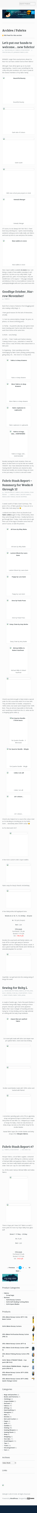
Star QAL (15, 993)
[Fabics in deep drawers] (18, 368)
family (18, 494)
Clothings (7, 1399)
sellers (9, 515)
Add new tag (26, 1150)
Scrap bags (10, 1295)
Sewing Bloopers (10, 1430)
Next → (18, 1271)
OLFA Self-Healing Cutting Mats (17, 1302)
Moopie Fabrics (26, 494)
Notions (7, 1297)
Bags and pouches (10, 1395)
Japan (23, 995)
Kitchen (6, 1417)
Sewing (26, 492)
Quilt (4, 993)
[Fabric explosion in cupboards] (18, 415)
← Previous (11, 1268)
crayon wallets (7, 52)
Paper (6, 1421)
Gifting (26, 991)
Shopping (7, 1437)
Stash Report (25, 50)
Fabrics (17, 50)
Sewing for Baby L (14, 988)
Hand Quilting (9, 1410)
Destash (7, 1403)
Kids (26, 52)
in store (24, 270)
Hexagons (7, 1412)
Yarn (5, 1450)
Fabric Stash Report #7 (18, 1146)
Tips (5, 1443)
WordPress (14, 1498)
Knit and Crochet (10, 1419)
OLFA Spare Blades (12, 1304)
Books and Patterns (11, 991)
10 (29, 1268)
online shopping (21, 497)
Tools (30, 993)
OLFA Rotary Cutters (13, 1300)
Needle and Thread (8, 497)
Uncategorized (9, 1448)
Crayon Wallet (10, 50)
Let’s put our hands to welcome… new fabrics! (18, 45)
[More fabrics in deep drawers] (18, 391)
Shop (5, 1434)
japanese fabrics (19, 52)
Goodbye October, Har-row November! (18, 293)
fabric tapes (17, 995)
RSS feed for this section (13, 35)
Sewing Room (9, 1432)
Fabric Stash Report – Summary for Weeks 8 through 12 (17, 484)
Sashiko (6, 1426)
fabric (4, 515)
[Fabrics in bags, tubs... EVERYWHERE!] (18, 441)
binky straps (8, 995)
